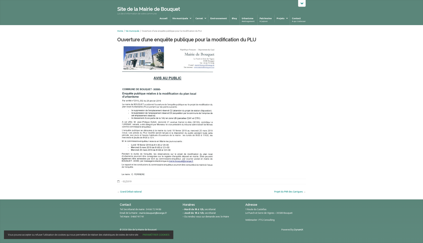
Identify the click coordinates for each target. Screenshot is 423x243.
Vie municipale (132, 31)
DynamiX (298, 229)
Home (120, 31)
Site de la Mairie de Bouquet (148, 9)
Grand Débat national (131, 191)
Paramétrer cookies (156, 234)
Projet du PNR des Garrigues (288, 191)
